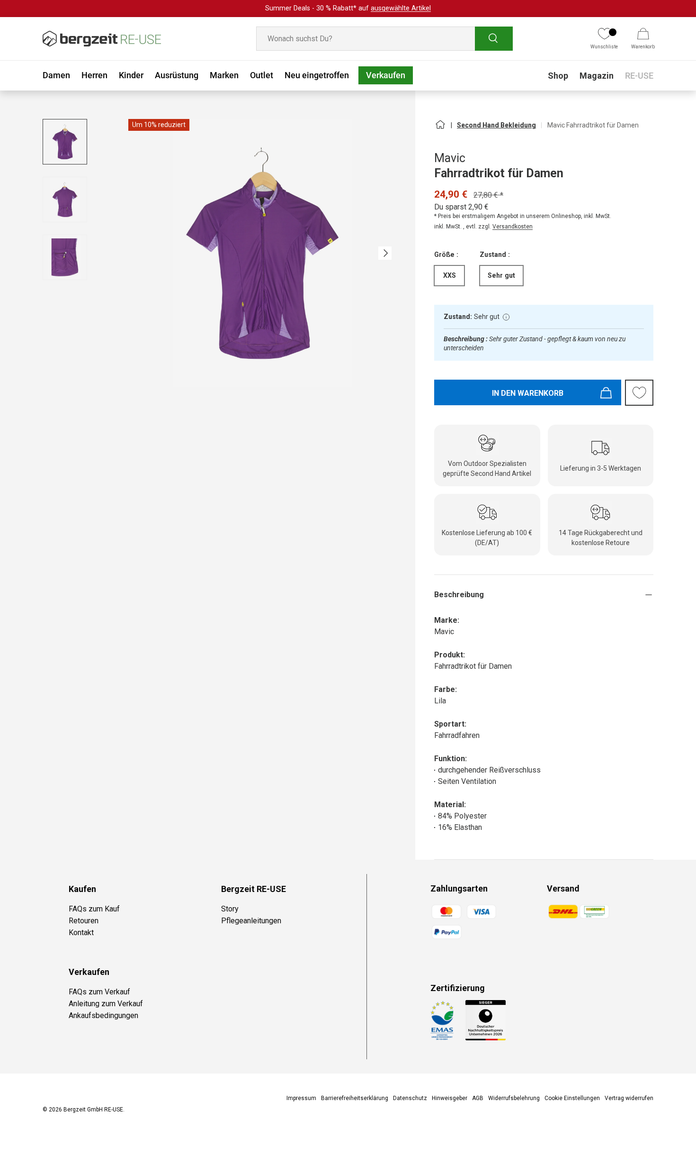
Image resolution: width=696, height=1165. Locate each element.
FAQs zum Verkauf (99, 991)
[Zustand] (506, 317)
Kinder (131, 75)
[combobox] (384, 39)
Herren (94, 75)
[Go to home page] (440, 128)
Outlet (261, 75)
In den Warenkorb (527, 393)
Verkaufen (385, 75)
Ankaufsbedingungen (103, 1015)
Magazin (597, 76)
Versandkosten (512, 226)
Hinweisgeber (449, 1098)
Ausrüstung (176, 75)
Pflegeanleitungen (251, 920)
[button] (643, 38)
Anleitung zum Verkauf (106, 1003)
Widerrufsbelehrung (514, 1098)
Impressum (301, 1098)
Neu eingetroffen (317, 75)
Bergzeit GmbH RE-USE (93, 1109)
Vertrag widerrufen (629, 1098)
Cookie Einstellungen (572, 1098)
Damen (56, 75)
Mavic (449, 158)
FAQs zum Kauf (94, 908)
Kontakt (81, 932)
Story (230, 908)
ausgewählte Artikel (401, 8)
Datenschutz (410, 1098)
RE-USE (639, 76)
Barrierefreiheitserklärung (354, 1098)
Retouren (83, 920)
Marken (224, 75)
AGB (477, 1098)
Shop (558, 76)
